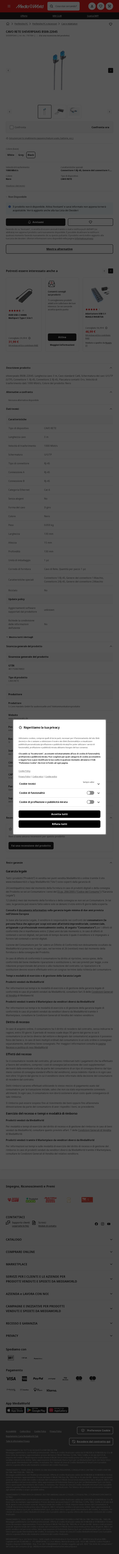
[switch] (90, 793)
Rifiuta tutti (59, 824)
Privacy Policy (24, 776)
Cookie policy (51, 776)
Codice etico (37, 776)
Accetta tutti (59, 814)
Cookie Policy (24, 771)
